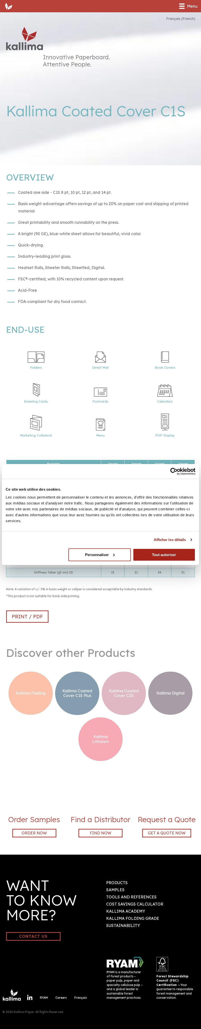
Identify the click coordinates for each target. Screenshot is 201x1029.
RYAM (44, 997)
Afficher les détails (170, 540)
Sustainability (123, 925)
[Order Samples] (34, 804)
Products (117, 882)
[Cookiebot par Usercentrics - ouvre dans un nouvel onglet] (173, 471)
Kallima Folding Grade (132, 918)
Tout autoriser (164, 554)
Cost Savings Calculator (134, 904)
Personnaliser (97, 554)
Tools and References (131, 896)
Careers (61, 997)
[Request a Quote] (166, 804)
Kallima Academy (125, 911)
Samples (115, 889)
